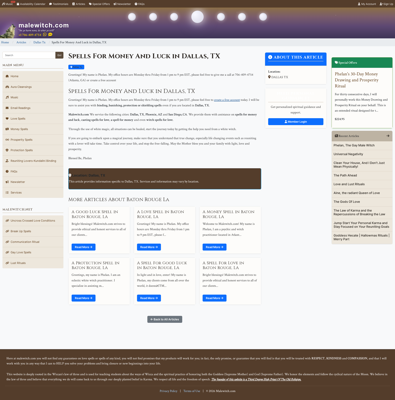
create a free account (227, 100)
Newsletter (123, 4)
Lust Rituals (18, 263)
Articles (80, 4)
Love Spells (17, 118)
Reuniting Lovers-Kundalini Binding (33, 160)
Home (5, 42)
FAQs (141, 4)
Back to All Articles (166, 319)
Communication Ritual (24, 241)
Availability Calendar (32, 4)
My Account (368, 4)
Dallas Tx (39, 42)
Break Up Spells (20, 231)
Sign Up (388, 4)
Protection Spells (21, 150)
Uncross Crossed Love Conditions (32, 220)
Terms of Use (191, 391)
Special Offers (101, 4)
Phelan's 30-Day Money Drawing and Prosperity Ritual (356, 80)
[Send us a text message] (50, 35)
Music (10, 3)
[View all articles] (388, 136)
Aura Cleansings (21, 86)
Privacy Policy (168, 391)
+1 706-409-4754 (30, 35)
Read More (82, 247)
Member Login (297, 121)
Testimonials (60, 4)
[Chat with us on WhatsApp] (44, 35)
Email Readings (20, 108)
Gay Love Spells (20, 252)
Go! (59, 55)
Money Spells (19, 129)
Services (16, 192)
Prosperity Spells (21, 139)
